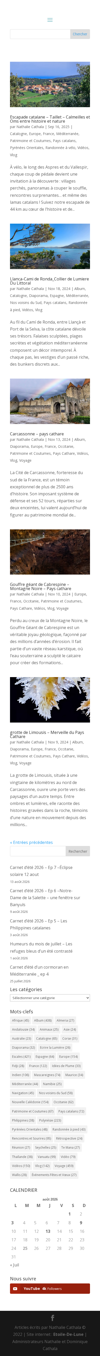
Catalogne (18, 133)
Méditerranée (67, 133)
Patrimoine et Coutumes (30, 140)
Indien (20, 1075)
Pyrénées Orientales (26, 147)
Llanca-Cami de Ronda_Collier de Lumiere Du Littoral (49, 281)
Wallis (19, 1175)
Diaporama (38, 295)
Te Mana (70, 1147)
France (48, 133)
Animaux (49, 1029)
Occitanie (65, 446)
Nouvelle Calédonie (30, 1102)
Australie (21, 1038)
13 (48, 1231)
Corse (69, 1038)
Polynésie (50, 1120)
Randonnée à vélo (60, 147)
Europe (35, 133)
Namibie (52, 1084)
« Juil (14, 1265)
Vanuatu (47, 1157)
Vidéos (82, 147)
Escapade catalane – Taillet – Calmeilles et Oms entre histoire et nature (50, 119)
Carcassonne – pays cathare (37, 434)
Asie (70, 1029)
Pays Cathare (64, 453)
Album (79, 288)
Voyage (25, 460)
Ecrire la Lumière (55, 1047)
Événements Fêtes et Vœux (54, 1175)
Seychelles (45, 1147)
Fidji (18, 1066)
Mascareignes (47, 1075)
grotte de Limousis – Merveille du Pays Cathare (47, 734)
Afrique (20, 1020)
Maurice (74, 1075)
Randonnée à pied (69, 1129)
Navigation (23, 1093)
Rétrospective (69, 1138)
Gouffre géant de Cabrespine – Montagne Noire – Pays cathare (40, 586)
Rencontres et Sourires (31, 1138)
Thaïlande (22, 1157)
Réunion (21, 1147)
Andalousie (23, 1029)
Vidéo (68, 1157)
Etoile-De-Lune (68, 1334)
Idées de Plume (66, 1066)
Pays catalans (64, 140)
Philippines (23, 1120)
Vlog (13, 154)
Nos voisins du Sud (26, 302)
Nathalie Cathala (30, 126)
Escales (21, 1056)
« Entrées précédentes (31, 842)
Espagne (57, 295)
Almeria (65, 1020)
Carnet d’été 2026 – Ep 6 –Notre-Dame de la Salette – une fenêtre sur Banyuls (45, 897)
